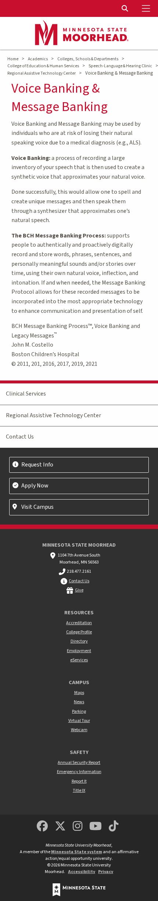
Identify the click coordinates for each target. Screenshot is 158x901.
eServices (79, 660)
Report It (79, 781)
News (79, 702)
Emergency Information (79, 772)
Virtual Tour (79, 721)
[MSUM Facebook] (42, 826)
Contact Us (20, 437)
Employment (79, 651)
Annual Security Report (79, 762)
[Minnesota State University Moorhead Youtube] (96, 826)
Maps (79, 693)
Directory (79, 641)
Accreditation (79, 623)
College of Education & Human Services (43, 66)
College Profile (79, 632)
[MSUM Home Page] (79, 33)
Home (12, 59)
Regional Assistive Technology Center (41, 73)
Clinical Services (26, 394)
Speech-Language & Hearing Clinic (120, 66)
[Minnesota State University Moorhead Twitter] (60, 826)
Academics (38, 59)
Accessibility (81, 872)
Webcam (79, 730)
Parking (79, 711)
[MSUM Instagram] (77, 826)
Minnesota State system (76, 852)
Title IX (79, 790)
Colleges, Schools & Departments (87, 59)
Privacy (105, 872)
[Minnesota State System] (79, 890)
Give (79, 590)
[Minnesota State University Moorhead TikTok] (114, 826)
